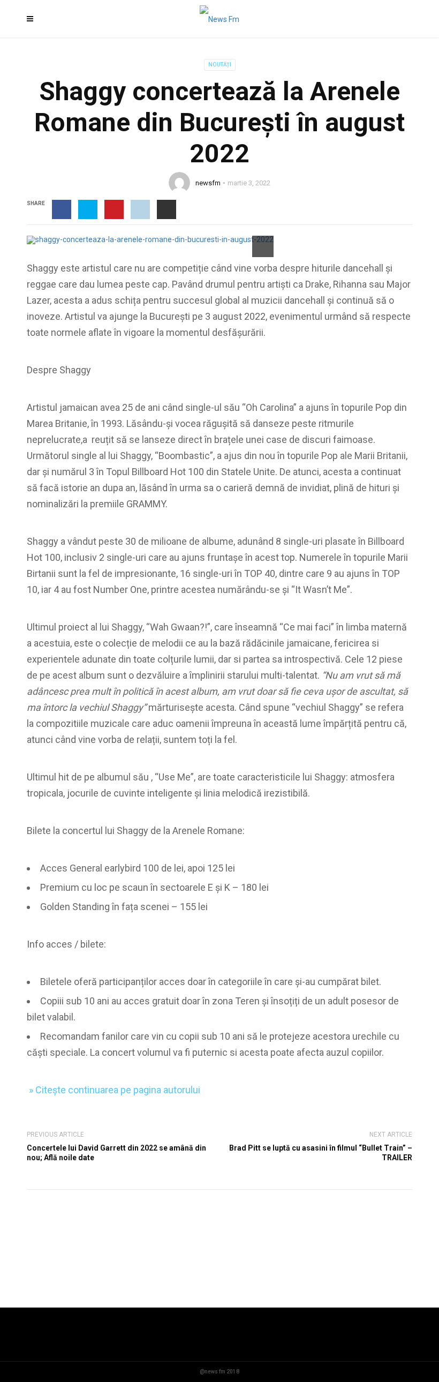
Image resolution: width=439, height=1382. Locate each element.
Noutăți (219, 64)
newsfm (208, 183)
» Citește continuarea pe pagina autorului (113, 1089)
